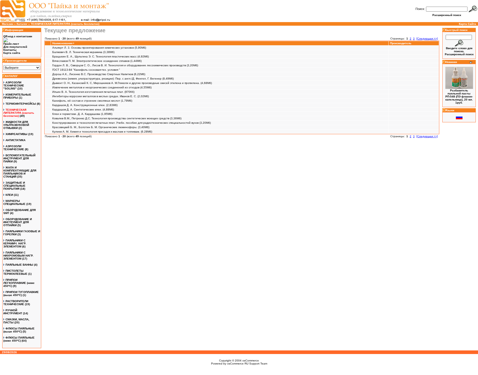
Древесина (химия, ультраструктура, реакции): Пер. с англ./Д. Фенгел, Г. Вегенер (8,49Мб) (113, 78)
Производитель (400, 43)
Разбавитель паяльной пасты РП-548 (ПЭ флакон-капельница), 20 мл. (459, 95)
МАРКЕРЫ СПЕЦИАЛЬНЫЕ (14, 202)
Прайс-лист (11, 43)
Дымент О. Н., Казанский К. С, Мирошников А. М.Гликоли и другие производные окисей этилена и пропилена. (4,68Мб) (132, 82)
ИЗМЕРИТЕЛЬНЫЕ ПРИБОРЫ (17, 96)
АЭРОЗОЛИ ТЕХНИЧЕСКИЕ (13, 148)
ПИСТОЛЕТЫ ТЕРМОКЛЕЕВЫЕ (15, 272)
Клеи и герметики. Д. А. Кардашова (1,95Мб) (82, 113)
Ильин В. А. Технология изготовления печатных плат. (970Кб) (93, 91)
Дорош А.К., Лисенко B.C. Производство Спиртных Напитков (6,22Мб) (98, 74)
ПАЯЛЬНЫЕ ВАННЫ (19, 264)
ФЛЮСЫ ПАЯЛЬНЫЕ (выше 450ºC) (19, 330)
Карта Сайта (467, 23)
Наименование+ (63, 43)
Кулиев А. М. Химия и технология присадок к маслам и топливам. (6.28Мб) (102, 131)
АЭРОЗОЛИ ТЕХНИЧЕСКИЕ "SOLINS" (13, 85)
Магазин (7, 23)
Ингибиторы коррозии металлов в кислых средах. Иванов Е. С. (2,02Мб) (100, 96)
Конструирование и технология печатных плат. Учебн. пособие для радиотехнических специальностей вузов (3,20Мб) (131, 122)
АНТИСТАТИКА (15, 140)
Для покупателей (15, 46)
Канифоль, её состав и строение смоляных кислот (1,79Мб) (92, 100)
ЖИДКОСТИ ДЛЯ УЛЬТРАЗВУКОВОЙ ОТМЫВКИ (16, 125)
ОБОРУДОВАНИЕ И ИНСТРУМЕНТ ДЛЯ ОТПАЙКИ (17, 222)
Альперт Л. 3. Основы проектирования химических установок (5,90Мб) (99, 47)
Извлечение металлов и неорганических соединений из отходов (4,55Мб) (102, 87)
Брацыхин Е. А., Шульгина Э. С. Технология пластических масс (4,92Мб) (100, 56)
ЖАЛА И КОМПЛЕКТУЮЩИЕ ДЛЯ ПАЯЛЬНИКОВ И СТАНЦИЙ (19, 172)
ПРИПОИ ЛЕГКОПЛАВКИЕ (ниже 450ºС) (19, 282)
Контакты (10, 49)
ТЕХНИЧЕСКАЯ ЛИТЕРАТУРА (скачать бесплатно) (65, 23)
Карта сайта (11, 52)
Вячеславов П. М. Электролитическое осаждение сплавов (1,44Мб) (97, 60)
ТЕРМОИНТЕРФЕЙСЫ (21, 103)
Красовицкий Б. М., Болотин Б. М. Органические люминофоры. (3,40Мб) (100, 127)
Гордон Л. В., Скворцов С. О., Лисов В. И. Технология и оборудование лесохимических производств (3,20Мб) (125, 65)
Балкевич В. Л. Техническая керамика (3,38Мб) (83, 52)
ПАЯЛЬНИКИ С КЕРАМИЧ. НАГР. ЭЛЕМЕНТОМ (14, 243)
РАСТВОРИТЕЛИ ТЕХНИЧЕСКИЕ (15, 303)
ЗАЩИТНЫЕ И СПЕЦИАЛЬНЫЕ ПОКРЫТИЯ (14, 185)
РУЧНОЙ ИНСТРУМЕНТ (12, 312)
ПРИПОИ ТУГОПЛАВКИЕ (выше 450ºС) (21, 294)
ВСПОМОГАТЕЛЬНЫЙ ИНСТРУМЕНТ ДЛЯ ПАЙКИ (19, 158)
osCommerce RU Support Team (247, 363)
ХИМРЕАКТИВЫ (16, 134)
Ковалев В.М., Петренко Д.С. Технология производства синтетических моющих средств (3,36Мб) (116, 118)
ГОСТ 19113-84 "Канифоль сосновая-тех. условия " (86, 69)
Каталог (22, 23)
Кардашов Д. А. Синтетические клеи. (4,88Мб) (83, 109)
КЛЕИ (9, 194)
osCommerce (250, 360)
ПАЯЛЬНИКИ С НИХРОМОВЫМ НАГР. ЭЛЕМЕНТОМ (18, 255)
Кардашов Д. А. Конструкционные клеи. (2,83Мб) (85, 105)
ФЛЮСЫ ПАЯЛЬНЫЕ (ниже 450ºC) (19, 339)
